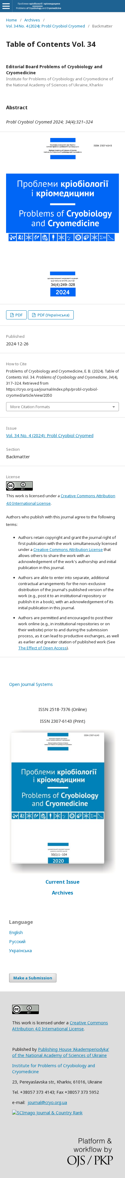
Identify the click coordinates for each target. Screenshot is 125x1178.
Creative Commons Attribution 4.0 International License (60, 1026)
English (16, 932)
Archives (32, 20)
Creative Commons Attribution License (68, 549)
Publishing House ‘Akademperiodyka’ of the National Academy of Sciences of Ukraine (60, 1052)
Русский (17, 941)
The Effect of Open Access (42, 648)
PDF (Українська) (53, 315)
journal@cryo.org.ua (47, 1102)
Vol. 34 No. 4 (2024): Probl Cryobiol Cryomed (45, 26)
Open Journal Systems (31, 684)
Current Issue (62, 882)
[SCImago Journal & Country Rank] (47, 1113)
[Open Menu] (6, 6)
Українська (20, 950)
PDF (18, 315)
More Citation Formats (30, 406)
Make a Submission (32, 978)
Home (11, 20)
